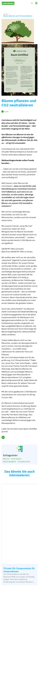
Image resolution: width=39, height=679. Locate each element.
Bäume (6, 458)
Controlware (16, 458)
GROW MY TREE (17, 251)
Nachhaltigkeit (9, 461)
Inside (6, 112)
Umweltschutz (23, 461)
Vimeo (29, 251)
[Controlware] (8, 3)
